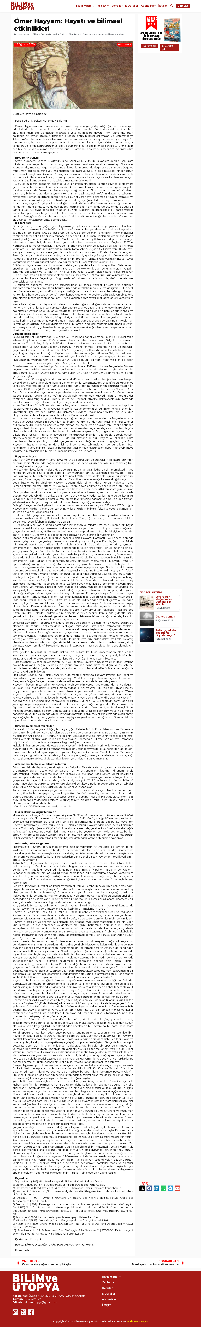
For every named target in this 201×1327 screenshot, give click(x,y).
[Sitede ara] (171, 6)
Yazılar (106, 1282)
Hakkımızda (109, 1276)
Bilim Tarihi (74, 34)
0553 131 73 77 (32, 1299)
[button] (85, 6)
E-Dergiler (108, 1293)
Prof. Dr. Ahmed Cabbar (29, 113)
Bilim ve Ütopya (21, 34)
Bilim (35, 34)
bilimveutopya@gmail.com (40, 1302)
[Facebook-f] (31, 1312)
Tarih (62, 34)
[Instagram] (15, 1312)
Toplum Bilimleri (49, 34)
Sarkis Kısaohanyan (137, 1321)
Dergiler (107, 1288)
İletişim (106, 1304)
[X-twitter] (23, 1312)
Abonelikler (109, 1299)
